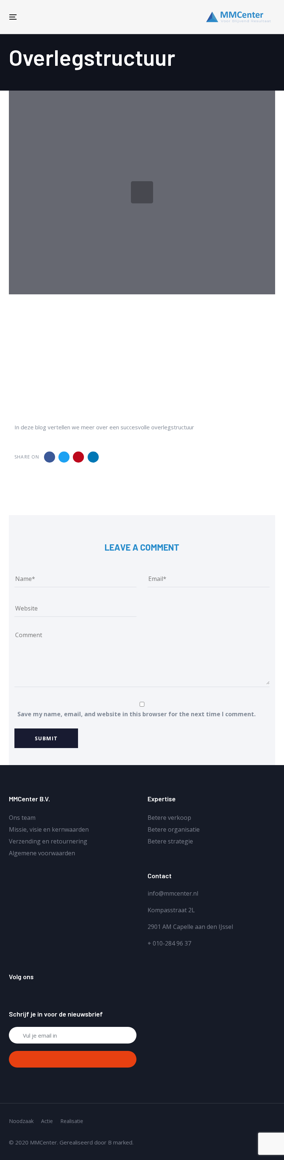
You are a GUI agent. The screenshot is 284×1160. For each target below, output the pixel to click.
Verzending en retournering (48, 841)
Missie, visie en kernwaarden (49, 829)
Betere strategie (170, 841)
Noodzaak (21, 1121)
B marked (120, 1142)
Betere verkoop (169, 818)
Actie (47, 1121)
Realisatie (71, 1121)
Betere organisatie (174, 829)
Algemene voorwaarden (42, 853)
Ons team (22, 818)
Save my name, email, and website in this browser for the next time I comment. (136, 714)
